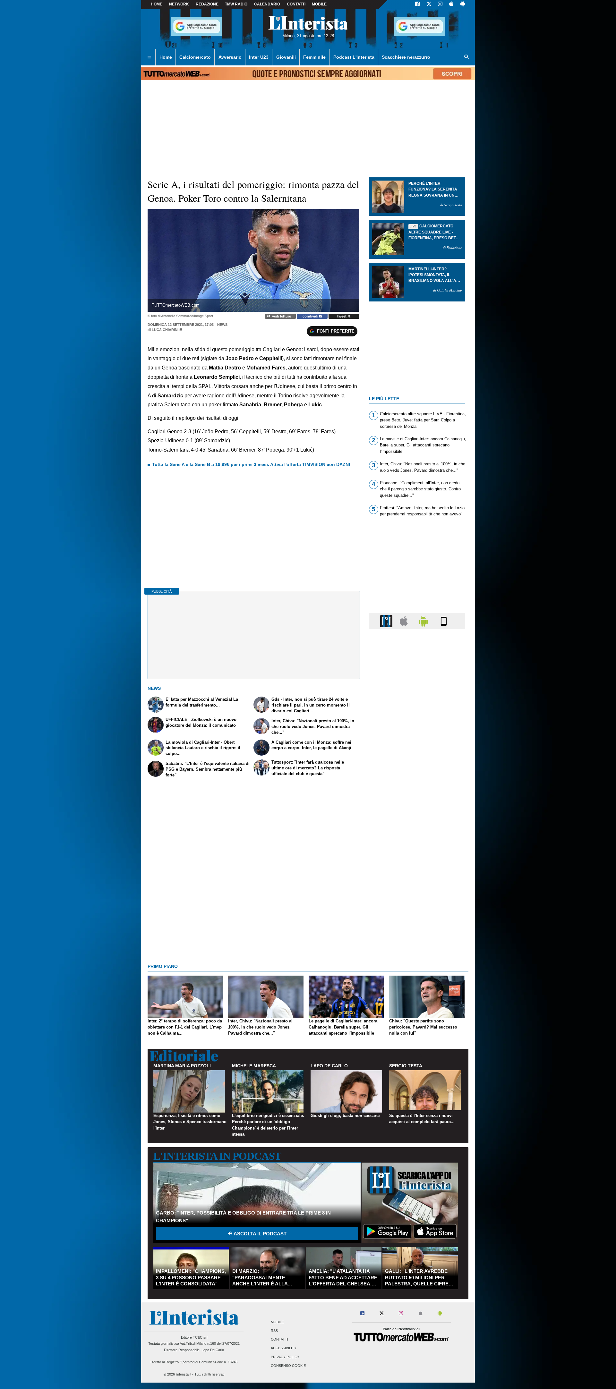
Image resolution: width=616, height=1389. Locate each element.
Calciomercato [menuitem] (195, 57)
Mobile (277, 1322)
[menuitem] (149, 57)
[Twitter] (428, 4)
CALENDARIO (267, 4)
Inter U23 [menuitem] (259, 57)
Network (179, 4)
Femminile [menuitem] (314, 57)
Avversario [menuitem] (230, 57)
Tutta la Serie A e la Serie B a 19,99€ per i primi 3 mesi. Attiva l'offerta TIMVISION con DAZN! (251, 464)
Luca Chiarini (165, 330)
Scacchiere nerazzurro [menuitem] (406, 57)
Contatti (279, 1340)
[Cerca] (467, 57)
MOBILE (319, 4)
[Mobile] (443, 620)
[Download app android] (462, 4)
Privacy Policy (285, 1357)
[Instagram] (440, 4)
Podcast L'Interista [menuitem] (353, 57)
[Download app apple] (451, 4)
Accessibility (283, 1348)
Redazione (207, 4)
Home (156, 4)
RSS (274, 1331)
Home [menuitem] (165, 57)
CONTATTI (296, 4)
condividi (311, 316)
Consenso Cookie (288, 1366)
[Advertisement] (417, 883)
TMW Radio (236, 4)
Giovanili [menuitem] (286, 57)
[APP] (387, 620)
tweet (342, 316)
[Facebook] (417, 4)
